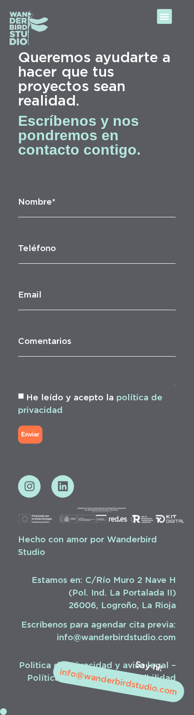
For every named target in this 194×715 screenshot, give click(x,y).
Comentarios (44, 340)
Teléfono (37, 247)
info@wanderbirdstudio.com (118, 682)
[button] (164, 16)
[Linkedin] (62, 486)
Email (30, 294)
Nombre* (36, 201)
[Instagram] (29, 486)
